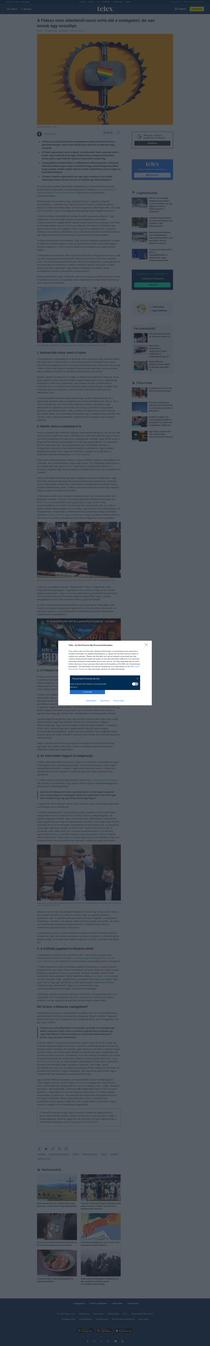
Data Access (105, 701)
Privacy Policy (119, 701)
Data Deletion (91, 701)
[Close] (147, 645)
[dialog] (105, 673)
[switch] (135, 684)
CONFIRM (87, 692)
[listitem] (104, 678)
